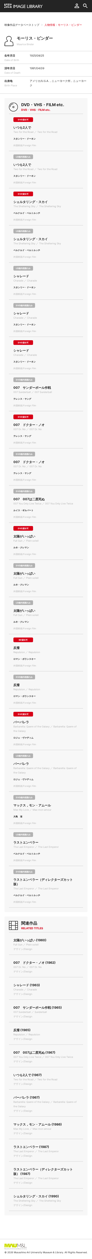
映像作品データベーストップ (21, 24)
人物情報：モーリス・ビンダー (63, 24)
